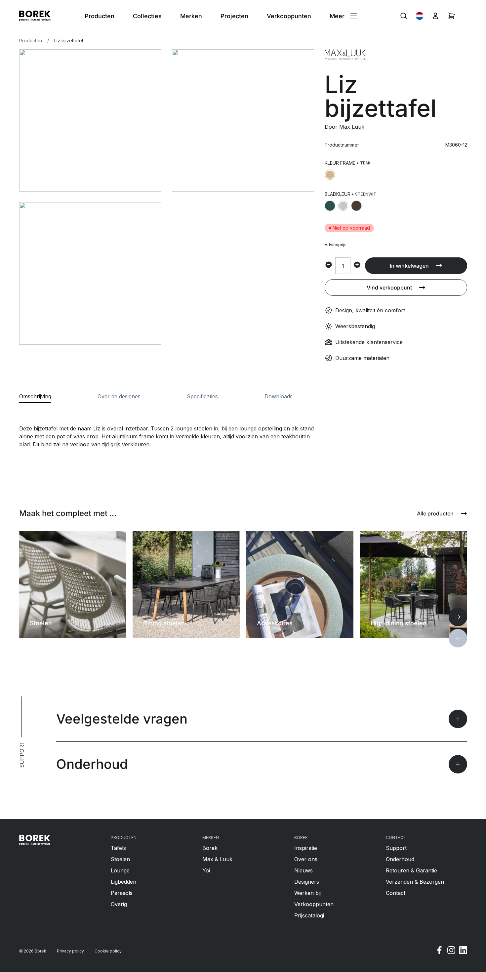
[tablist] (167, 398)
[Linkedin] (463, 951)
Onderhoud (400, 859)
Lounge (120, 870)
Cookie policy (108, 951)
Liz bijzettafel (68, 40)
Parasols (122, 893)
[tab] (35, 398)
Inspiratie (305, 848)
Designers (306, 881)
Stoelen (120, 859)
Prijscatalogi (309, 915)
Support (396, 848)
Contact (395, 893)
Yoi (206, 870)
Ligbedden (123, 881)
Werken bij (307, 893)
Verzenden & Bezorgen (415, 881)
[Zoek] (404, 16)
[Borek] (35, 840)
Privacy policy (70, 951)
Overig (119, 904)
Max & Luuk (217, 859)
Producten (30, 40)
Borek (210, 848)
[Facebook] (439, 951)
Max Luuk (351, 126)
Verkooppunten (314, 904)
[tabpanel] (167, 425)
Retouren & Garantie (411, 870)
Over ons (305, 859)
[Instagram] (451, 951)
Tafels (118, 848)
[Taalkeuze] (420, 16)
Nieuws (303, 870)
